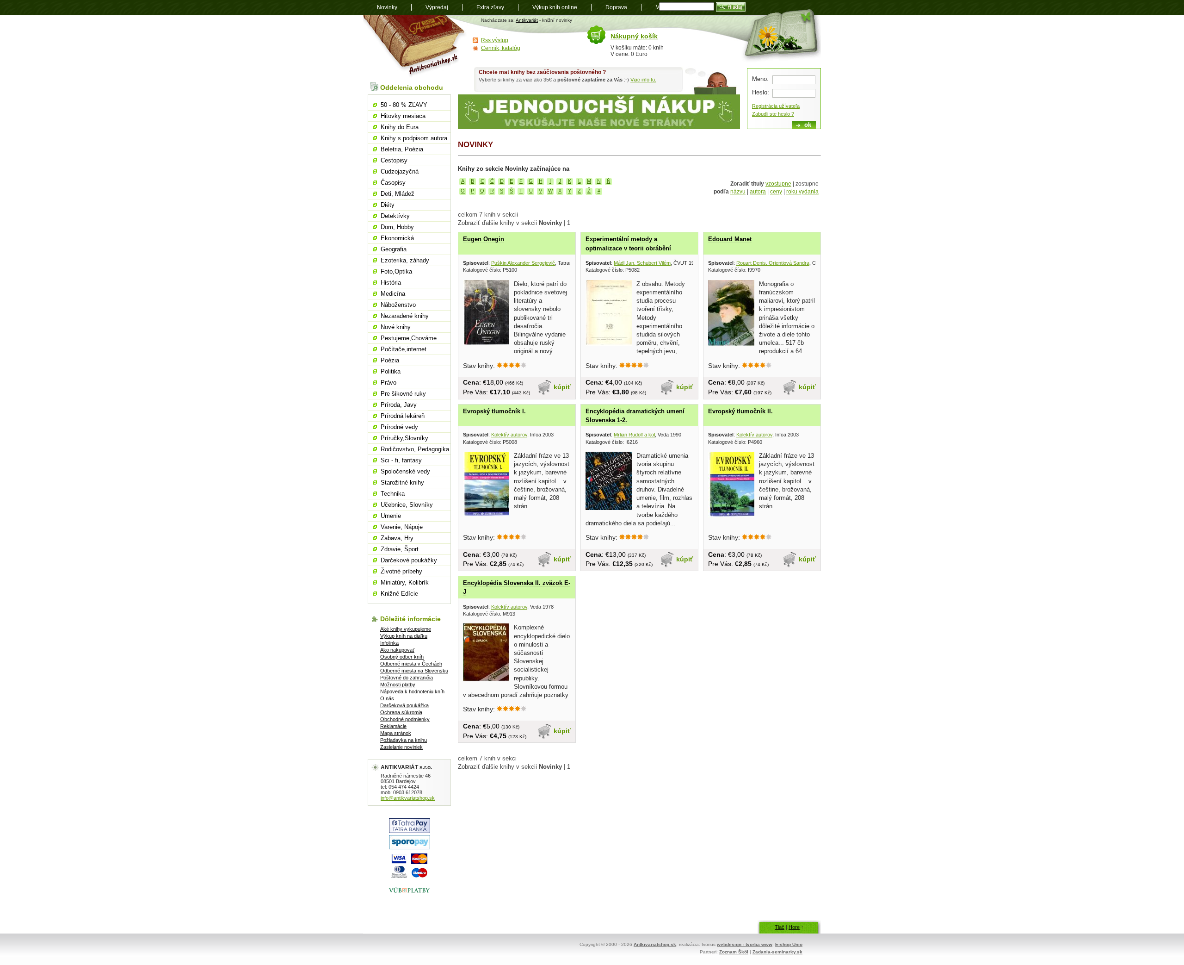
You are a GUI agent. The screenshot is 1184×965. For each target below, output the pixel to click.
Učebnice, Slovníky (407, 504)
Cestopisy (394, 160)
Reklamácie (393, 726)
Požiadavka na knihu (403, 740)
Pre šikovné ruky (403, 393)
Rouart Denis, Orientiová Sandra (772, 263)
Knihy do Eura (400, 127)
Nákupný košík (634, 36)
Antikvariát (527, 20)
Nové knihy (396, 327)
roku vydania (802, 191)
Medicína (393, 293)
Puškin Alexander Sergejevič (523, 263)
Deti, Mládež (397, 193)
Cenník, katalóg (500, 48)
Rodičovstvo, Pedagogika (415, 449)
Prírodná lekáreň (403, 415)
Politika (391, 371)
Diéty (388, 204)
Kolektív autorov (509, 434)
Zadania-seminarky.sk (777, 951)
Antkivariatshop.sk (655, 944)
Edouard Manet (730, 239)
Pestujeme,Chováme (409, 338)
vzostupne (778, 184)
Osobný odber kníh (402, 657)
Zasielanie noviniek (401, 747)
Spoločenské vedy (405, 471)
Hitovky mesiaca (403, 115)
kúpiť (562, 387)
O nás (387, 698)
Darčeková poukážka (404, 705)
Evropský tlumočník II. (740, 411)
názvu (738, 191)
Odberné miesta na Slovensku (414, 670)
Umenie (391, 515)
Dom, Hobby (397, 227)
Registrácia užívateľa (776, 106)
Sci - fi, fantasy (401, 460)
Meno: (760, 78)
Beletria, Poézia (402, 149)
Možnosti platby (397, 684)
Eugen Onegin (483, 239)
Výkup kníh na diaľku (403, 636)
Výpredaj (437, 7)
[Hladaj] (731, 7)
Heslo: (760, 92)
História (391, 282)
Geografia (394, 249)
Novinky (387, 7)
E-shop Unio (788, 944)
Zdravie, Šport (400, 549)
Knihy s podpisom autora (414, 138)
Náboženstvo (398, 304)
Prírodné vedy (399, 426)
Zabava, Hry (397, 538)
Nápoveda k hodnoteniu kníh (412, 691)
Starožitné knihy (402, 482)
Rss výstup (494, 40)
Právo (388, 382)
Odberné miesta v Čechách (411, 663)
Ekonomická (397, 238)
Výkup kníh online (554, 7)
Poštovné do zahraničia (406, 677)
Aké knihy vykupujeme (405, 629)
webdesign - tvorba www (744, 944)
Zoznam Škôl (733, 951)
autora (758, 191)
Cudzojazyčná (400, 171)
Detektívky (395, 215)
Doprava (616, 7)
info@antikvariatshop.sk (408, 798)
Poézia (390, 360)
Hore (794, 927)
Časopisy (393, 182)
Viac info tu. (643, 79)
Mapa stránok (395, 733)
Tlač (779, 927)
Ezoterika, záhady (405, 260)
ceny (776, 191)
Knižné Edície (399, 593)
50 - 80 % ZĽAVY (404, 104)
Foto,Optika (396, 271)
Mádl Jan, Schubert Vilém (642, 263)
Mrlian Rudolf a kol (634, 434)
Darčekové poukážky (409, 560)
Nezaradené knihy (405, 315)
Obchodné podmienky (405, 719)
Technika (393, 493)
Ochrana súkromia (401, 712)
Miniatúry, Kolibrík (405, 582)
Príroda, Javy (399, 404)
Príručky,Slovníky (404, 438)
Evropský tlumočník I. (494, 411)
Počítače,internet (403, 349)
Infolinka (389, 643)
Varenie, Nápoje (402, 526)
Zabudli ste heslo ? (773, 114)
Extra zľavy (490, 7)
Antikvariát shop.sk (415, 46)
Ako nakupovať (397, 650)
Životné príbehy (401, 571)
